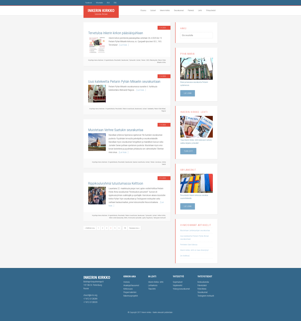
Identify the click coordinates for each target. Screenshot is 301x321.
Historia (126, 282)
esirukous (158, 162)
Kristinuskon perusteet (134, 218)
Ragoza (164, 111)
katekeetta (151, 109)
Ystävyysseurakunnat (181, 289)
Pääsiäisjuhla (153, 60)
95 (125, 228)
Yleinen (143, 60)
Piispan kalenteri (129, 292)
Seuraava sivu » (134, 228)
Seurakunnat (124, 60)
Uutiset (138, 60)
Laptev (144, 218)
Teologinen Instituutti (159, 218)
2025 (147, 60)
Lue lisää (187, 93)
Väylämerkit (177, 285)
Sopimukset (177, 282)
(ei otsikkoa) (185, 256)
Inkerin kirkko (101, 10)
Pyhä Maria (202, 289)
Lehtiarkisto (152, 285)
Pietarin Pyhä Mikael (159, 109)
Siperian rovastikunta (139, 162)
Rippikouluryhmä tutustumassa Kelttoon (115, 183)
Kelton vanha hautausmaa (116, 218)
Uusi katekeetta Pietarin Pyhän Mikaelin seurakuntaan (124, 81)
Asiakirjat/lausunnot (131, 285)
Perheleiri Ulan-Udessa (188, 244)
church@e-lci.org (90, 295)
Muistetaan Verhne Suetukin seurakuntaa (115, 130)
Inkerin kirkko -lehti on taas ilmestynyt (194, 250)
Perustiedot (117, 60)
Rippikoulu (149, 218)
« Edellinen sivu (90, 228)
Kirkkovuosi (128, 289)
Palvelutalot (202, 285)
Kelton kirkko (161, 215)
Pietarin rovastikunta (128, 109)
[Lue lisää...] (124, 45)
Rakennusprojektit (130, 295)
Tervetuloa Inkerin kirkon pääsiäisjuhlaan (115, 33)
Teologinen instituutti (206, 295)
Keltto (125, 218)
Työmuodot (132, 60)
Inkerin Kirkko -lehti (155, 282)
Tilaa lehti (188, 151)
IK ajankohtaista (108, 60)
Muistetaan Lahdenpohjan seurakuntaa (195, 230)
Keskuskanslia (203, 282)
